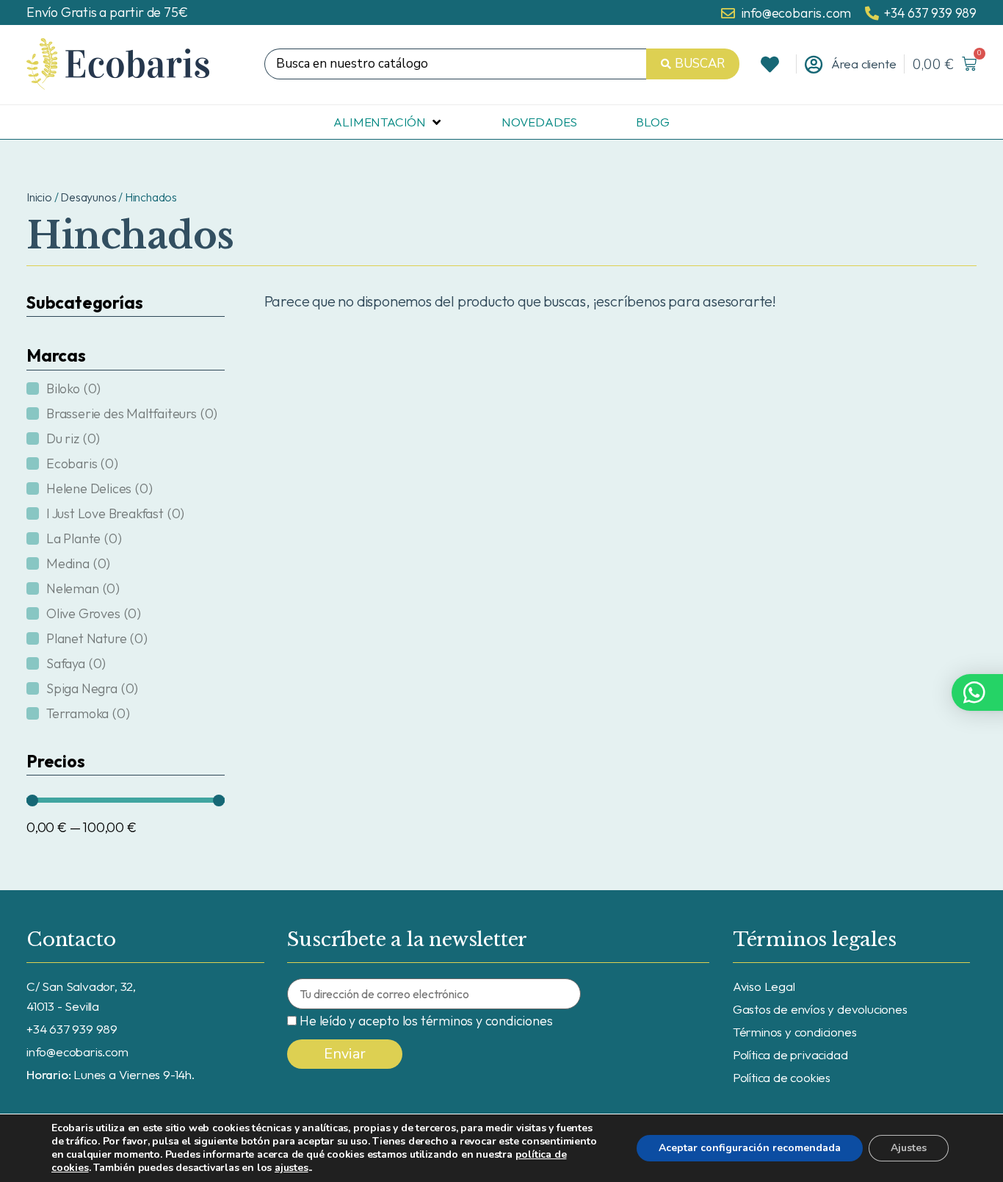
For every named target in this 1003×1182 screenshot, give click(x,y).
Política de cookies (781, 1077)
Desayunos (88, 197)
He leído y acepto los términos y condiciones (426, 1020)
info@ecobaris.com (77, 1051)
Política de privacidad (790, 1054)
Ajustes (909, 1148)
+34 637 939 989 (71, 1028)
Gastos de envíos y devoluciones (820, 1009)
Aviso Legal (764, 986)
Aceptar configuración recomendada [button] (750, 1148)
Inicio (39, 197)
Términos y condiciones (795, 1031)
